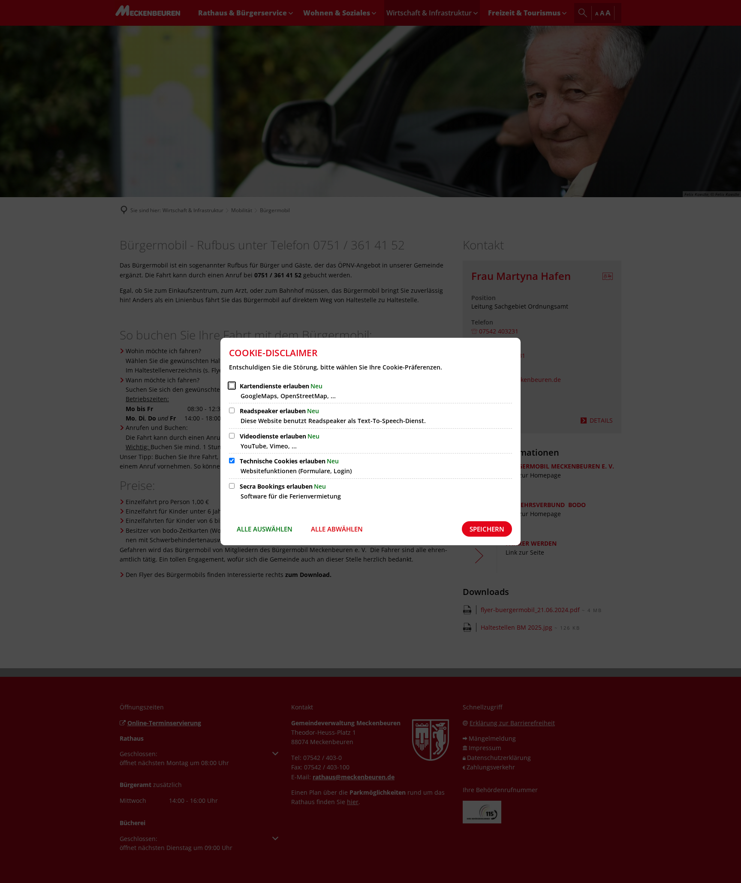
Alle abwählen (337, 529)
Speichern (487, 529)
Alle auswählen (264, 529)
